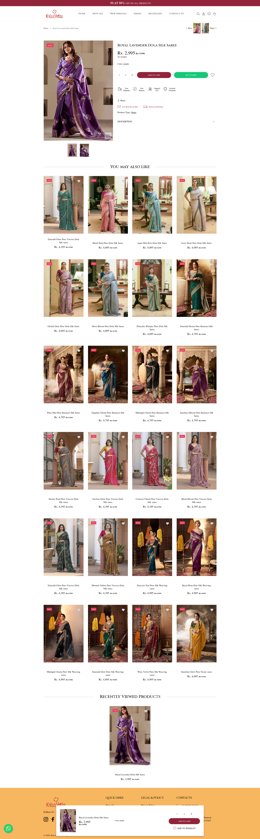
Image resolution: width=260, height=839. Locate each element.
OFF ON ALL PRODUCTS (130, 3)
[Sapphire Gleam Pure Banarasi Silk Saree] (108, 374)
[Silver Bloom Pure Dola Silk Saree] (108, 288)
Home (46, 28)
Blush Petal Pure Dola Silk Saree (108, 242)
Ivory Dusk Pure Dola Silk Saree (196, 242)
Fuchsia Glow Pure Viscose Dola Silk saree (108, 500)
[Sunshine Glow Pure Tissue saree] (197, 633)
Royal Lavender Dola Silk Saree (94, 817)
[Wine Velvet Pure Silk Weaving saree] (152, 633)
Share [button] (122, 100)
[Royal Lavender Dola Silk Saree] (130, 735)
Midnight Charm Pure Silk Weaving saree (63, 673)
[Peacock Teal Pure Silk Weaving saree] (152, 547)
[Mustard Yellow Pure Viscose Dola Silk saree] (108, 547)
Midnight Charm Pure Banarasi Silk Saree (152, 414)
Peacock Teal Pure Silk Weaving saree (152, 587)
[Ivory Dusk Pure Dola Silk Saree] (197, 205)
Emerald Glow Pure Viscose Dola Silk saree (63, 241)
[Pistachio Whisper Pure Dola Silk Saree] (152, 288)
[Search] (198, 13)
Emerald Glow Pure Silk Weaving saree (108, 673)
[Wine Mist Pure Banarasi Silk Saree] (64, 374)
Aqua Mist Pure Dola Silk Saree (152, 242)
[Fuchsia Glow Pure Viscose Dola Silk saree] (108, 461)
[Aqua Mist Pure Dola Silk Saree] (152, 205)
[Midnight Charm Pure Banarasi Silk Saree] (152, 374)
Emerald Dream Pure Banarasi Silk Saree (196, 328)
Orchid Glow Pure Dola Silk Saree (63, 326)
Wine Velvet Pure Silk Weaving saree (152, 673)
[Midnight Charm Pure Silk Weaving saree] (64, 633)
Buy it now (191, 75)
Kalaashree (55, 835)
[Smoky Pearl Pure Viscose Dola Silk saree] (64, 461)
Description (125, 121)
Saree (133, 112)
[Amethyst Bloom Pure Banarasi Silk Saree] (197, 374)
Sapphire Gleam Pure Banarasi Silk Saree (107, 414)
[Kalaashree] (54, 13)
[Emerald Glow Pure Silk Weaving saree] (108, 633)
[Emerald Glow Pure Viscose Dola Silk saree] (64, 205)
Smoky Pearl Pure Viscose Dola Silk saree (63, 500)
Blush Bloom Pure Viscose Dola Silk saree (196, 500)
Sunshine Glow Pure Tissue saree (196, 671)
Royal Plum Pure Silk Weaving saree (196, 587)
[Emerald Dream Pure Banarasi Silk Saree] (197, 288)
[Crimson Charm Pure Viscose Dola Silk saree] (152, 461)
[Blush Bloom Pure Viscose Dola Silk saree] (197, 461)
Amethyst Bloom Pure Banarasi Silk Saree (196, 414)
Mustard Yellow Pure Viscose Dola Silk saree (108, 587)
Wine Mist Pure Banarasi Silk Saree (63, 412)
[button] (103, 90)
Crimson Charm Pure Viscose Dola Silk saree (152, 500)
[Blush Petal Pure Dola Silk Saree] (108, 205)
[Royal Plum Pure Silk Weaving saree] (197, 547)
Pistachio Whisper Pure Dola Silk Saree (152, 328)
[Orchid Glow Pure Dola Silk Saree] (64, 288)
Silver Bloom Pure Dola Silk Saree (108, 326)
